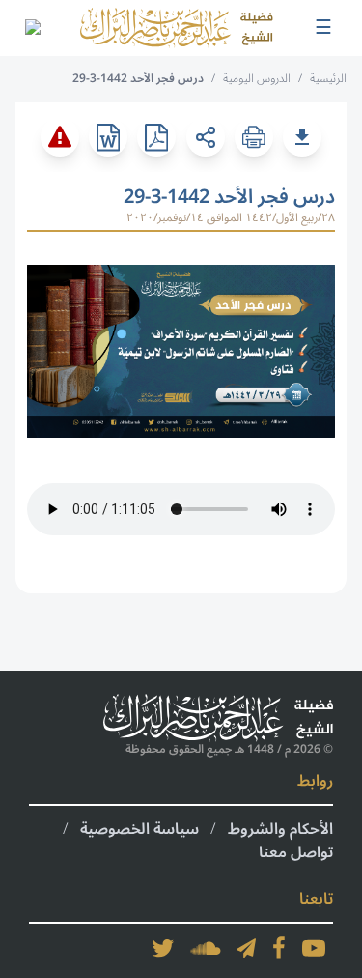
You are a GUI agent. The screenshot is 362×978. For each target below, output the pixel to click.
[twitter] (163, 948)
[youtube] (313, 948)
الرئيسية (328, 79)
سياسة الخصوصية (139, 829)
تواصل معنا (296, 852)
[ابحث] (31, 28)
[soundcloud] (205, 948)
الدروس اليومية (257, 79)
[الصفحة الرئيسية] (176, 28)
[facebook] (279, 948)
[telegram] (246, 948)
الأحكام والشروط (280, 829)
